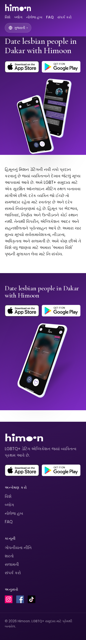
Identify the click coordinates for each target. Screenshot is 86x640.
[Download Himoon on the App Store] (22, 67)
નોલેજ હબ (34, 17)
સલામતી (12, 564)
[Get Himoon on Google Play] (61, 67)
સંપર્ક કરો (64, 17)
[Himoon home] (18, 7)
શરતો (9, 556)
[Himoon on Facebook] (20, 599)
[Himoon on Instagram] (8, 599)
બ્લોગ (18, 17)
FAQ (50, 17)
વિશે (8, 17)
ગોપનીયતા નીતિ (18, 547)
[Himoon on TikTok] (31, 599)
